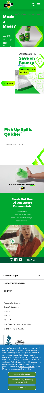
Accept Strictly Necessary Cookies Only (22, 381)
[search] (33, 5)
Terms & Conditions (11, 307)
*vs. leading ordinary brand (13, 144)
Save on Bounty (27, 59)
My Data (7, 319)
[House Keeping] (20, 342)
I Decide (22, 388)
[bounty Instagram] (11, 259)
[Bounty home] (8, 5)
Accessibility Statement (13, 303)
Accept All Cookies (22, 374)
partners (34, 348)
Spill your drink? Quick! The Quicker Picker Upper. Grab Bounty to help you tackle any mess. (22, 216)
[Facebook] (15, 259)
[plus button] (39, 275)
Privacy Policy (10, 362)
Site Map (7, 315)
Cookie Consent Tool (26, 367)
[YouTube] (20, 259)
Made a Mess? (8, 22)
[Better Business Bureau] (8, 343)
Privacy (7, 311)
